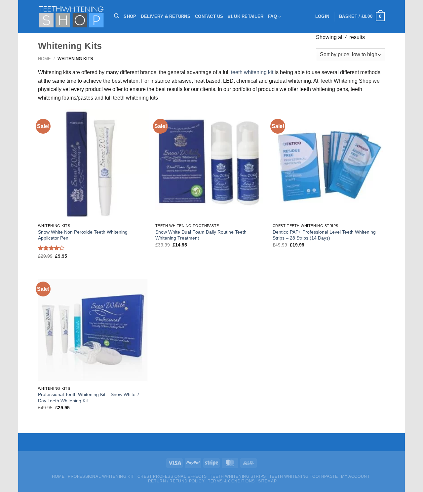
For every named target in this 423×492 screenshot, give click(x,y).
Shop (130, 16)
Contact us (209, 16)
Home (44, 58)
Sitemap (267, 481)
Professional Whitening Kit (101, 476)
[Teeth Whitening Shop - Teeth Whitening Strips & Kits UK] (71, 16)
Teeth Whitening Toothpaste (303, 476)
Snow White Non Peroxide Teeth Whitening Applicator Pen (83, 235)
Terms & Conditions (231, 481)
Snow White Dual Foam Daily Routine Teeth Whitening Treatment (201, 235)
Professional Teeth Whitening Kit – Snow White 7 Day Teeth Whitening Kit (88, 397)
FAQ (272, 16)
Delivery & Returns (165, 16)
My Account (355, 476)
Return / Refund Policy (176, 481)
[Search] (116, 16)
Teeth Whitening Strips (238, 476)
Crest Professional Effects (172, 476)
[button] (322, 16)
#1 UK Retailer (246, 16)
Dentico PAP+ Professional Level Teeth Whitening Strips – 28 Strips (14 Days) (324, 235)
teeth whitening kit (252, 72)
